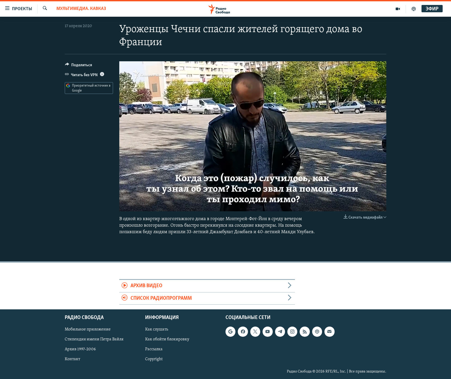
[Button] (78, 66)
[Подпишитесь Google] (230, 331)
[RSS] (305, 331)
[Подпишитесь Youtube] (267, 331)
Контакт (72, 359)
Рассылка (154, 349)
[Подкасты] (317, 331)
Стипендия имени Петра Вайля (94, 340)
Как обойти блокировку (167, 340)
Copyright (154, 359)
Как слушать (156, 329)
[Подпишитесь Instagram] (292, 331)
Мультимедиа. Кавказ (81, 9)
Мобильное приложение (88, 329)
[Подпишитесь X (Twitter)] (255, 331)
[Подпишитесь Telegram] (280, 331)
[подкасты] (414, 9)
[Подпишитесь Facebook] (243, 331)
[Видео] (398, 9)
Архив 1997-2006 (80, 349)
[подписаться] (329, 331)
